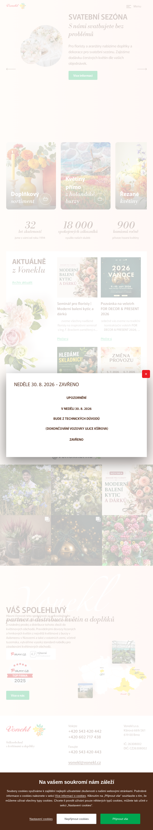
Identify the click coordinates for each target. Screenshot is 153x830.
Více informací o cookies (70, 795)
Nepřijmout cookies (77, 818)
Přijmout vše (120, 818)
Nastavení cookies (41, 818)
